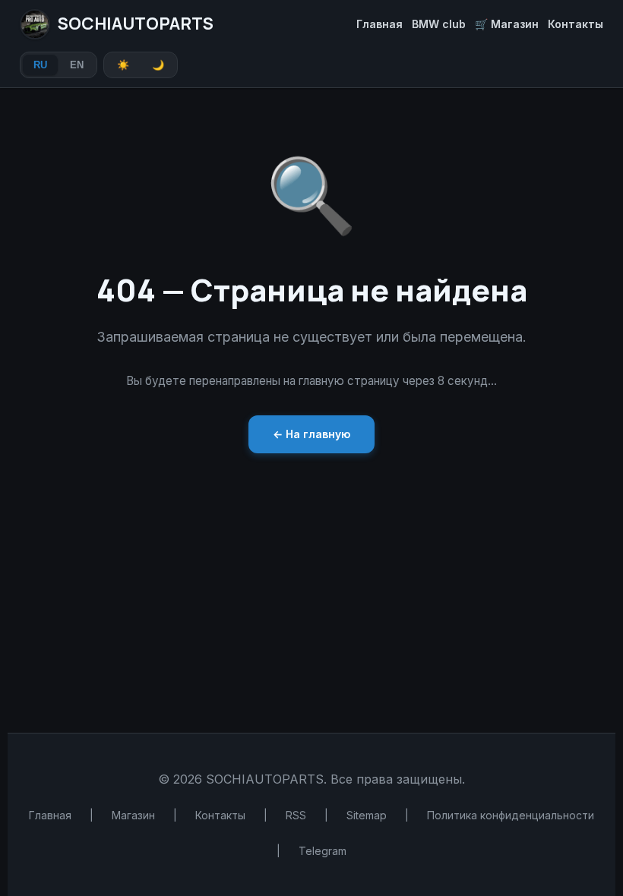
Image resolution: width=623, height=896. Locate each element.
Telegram (322, 850)
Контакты (575, 23)
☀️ (123, 65)
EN (77, 65)
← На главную (311, 433)
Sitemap (366, 815)
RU (40, 65)
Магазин (133, 815)
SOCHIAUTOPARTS (135, 23)
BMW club (439, 23)
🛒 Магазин (507, 23)
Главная (379, 23)
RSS (296, 815)
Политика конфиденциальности (510, 815)
